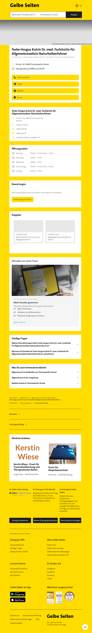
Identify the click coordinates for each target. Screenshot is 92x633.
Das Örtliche (15, 575)
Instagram (51, 568)
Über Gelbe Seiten (56, 539)
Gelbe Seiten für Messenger (58, 551)
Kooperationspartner (18, 568)
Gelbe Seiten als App (55, 548)
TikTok (49, 579)
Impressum (14, 615)
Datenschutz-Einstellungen (21, 619)
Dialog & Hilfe (17, 539)
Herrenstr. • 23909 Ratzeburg (60, 471)
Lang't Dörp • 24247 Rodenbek (27, 469)
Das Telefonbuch (17, 572)
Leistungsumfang (16, 424)
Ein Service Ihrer (56, 623)
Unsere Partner (18, 563)
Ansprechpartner (17, 545)
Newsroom (51, 545)
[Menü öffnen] (81, 6)
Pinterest (51, 575)
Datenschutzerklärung (32, 615)
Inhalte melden (16, 623)
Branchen (13, 414)
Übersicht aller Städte (19, 551)
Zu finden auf (54, 563)
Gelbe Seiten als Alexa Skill (58, 555)
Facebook (51, 572)
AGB (37, 619)
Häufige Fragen (16, 548)
